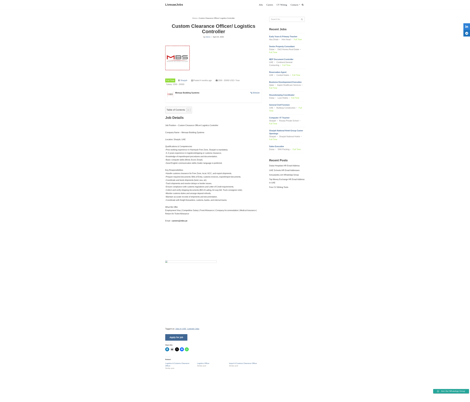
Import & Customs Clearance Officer (243, 363)
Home (194, 18)
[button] (299, 4)
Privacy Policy (78, 393)
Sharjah (183, 80)
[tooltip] (466, 26)
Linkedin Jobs (193, 329)
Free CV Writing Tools (278, 187)
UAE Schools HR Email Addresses (284, 170)
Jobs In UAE (180, 329)
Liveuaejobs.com (9, 399)
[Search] (303, 5)
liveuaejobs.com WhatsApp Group (284, 175)
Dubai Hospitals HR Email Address (284, 166)
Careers (269, 5)
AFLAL (32, 399)
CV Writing (282, 5)
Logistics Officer (203, 363)
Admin (208, 37)
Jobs (261, 5)
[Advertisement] (213, 243)
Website (256, 93)
